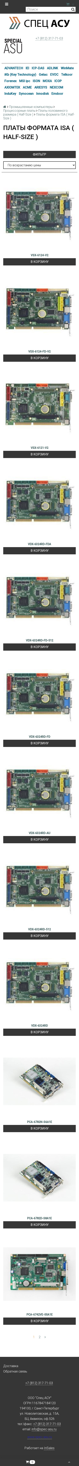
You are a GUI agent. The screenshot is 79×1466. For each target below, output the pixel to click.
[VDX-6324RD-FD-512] (39, 600)
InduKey (10, 93)
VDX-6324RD (39, 1025)
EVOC (54, 74)
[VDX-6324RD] (39, 985)
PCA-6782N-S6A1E (39, 1122)
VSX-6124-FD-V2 (39, 351)
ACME (27, 87)
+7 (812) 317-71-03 (49, 38)
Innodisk (42, 93)
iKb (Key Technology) (20, 74)
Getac (43, 74)
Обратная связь (15, 1371)
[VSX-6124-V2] (39, 215)
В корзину (40, 262)
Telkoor (67, 74)
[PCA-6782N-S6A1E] (39, 1081)
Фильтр (39, 154)
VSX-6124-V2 (39, 255)
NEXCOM (56, 87)
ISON (36, 81)
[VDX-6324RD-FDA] (39, 503)
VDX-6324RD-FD (39, 736)
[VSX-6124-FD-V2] (39, 311)
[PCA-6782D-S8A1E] (39, 1178)
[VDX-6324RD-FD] (39, 696)
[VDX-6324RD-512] (39, 889)
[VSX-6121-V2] (39, 407)
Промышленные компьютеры (31, 107)
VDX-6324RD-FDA (39, 544)
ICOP (58, 81)
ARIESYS (40, 87)
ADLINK (52, 68)
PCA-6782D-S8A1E (39, 1218)
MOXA (47, 81)
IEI (27, 68)
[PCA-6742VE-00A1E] (39, 1274)
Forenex (10, 81)
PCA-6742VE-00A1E (40, 1314)
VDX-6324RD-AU (39, 833)
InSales (49, 1448)
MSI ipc (24, 81)
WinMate (67, 68)
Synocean (26, 93)
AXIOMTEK (12, 87)
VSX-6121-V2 (39, 447)
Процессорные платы (19, 111)
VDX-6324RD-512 (39, 929)
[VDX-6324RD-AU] (39, 792)
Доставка (10, 1366)
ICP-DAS (38, 68)
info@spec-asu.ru (44, 1429)
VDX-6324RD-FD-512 (39, 640)
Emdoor (57, 93)
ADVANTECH (13, 68)
